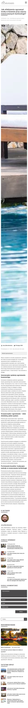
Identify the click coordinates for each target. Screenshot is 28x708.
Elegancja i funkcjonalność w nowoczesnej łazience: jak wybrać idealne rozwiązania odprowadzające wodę (15, 701)
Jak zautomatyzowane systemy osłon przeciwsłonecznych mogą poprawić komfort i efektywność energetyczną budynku (15, 670)
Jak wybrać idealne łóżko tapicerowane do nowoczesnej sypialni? (16, 695)
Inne (3, 25)
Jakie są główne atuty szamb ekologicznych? (14, 573)
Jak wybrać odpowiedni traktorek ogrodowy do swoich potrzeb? (15, 567)
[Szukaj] (25, 619)
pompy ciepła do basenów (17, 383)
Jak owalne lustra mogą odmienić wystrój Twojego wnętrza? (15, 560)
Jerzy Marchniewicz (7, 345)
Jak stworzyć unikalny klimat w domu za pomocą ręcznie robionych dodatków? (16, 683)
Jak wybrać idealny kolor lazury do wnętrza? (15, 554)
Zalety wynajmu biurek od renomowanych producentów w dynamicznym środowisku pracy (15, 547)
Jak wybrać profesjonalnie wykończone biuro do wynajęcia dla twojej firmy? (17, 580)
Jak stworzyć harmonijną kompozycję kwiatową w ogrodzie (15, 689)
